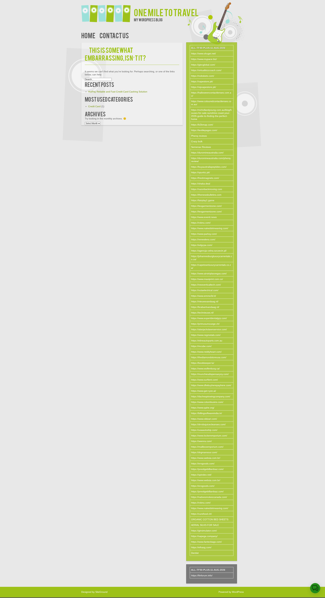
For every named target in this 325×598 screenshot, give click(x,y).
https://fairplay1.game (202, 200)
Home (88, 35)
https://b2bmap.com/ (202, 124)
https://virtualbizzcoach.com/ (206, 70)
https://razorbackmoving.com (206, 189)
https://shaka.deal (200, 183)
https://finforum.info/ (201, 575)
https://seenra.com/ (201, 441)
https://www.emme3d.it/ (203, 296)
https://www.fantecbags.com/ (206, 541)
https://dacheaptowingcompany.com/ (210, 396)
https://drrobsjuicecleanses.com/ (208, 424)
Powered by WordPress (231, 592)
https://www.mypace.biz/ (204, 59)
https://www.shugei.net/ (203, 53)
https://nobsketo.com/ (202, 76)
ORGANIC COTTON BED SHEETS (209, 519)
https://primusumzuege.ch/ (205, 323)
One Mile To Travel (166, 12)
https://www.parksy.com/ (204, 234)
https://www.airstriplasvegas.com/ (209, 273)
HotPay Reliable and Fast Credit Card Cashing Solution (117, 91)
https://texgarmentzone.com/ (206, 206)
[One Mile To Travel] (107, 11)
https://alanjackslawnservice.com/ (209, 329)
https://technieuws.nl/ (202, 312)
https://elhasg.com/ (201, 547)
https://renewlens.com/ (203, 239)
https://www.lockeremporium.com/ (209, 435)
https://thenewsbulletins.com (206, 194)
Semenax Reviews (201, 147)
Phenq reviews (199, 135)
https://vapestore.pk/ (202, 81)
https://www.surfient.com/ (204, 379)
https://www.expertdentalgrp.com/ (209, 318)
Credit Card (94, 106)
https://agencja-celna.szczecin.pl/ (208, 250)
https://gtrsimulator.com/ (204, 530)
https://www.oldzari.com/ (204, 418)
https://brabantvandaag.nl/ (205, 307)
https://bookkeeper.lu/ (202, 363)
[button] (315, 588)
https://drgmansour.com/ (204, 452)
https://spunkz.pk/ (200, 172)
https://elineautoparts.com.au (206, 340)
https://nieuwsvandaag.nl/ (204, 301)
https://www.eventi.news (204, 217)
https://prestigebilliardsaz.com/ (207, 469)
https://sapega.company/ (204, 536)
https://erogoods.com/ (202, 463)
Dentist (195, 553)
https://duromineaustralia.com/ (207, 152)
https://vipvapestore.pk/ (203, 87)
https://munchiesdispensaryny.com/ (210, 374)
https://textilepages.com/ (204, 130)
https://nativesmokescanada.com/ (209, 497)
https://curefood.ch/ (201, 513)
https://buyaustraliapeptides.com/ (208, 166)
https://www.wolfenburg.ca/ (205, 368)
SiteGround (101, 592)
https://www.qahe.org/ (202, 407)
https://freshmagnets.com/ (205, 178)
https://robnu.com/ (201, 222)
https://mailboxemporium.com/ (207, 446)
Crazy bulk (196, 141)
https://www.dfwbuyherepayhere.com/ (211, 385)
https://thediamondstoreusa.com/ (208, 357)
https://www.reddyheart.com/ (206, 351)
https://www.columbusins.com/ (207, 402)
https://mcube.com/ (201, 346)
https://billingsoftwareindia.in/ (206, 413)
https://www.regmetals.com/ (206, 335)
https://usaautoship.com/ (204, 430)
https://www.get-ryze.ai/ (203, 391)
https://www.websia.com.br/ (205, 458)
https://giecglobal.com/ (203, 64)
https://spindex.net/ (201, 474)
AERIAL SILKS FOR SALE (205, 525)
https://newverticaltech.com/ (206, 284)
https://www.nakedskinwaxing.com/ (209, 228)
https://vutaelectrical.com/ (204, 290)
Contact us (114, 35)
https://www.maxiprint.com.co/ (207, 279)
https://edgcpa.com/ (201, 245)
